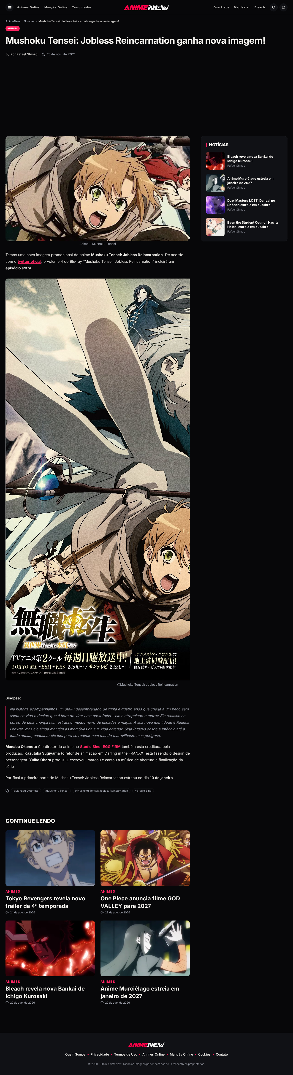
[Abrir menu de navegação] (9, 7)
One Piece (221, 7)
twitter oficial (29, 261)
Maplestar (242, 7)
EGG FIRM (112, 747)
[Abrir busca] (274, 7)
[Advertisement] (146, 96)
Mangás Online (56, 7)
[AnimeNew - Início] (146, 7)
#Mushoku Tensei (56, 790)
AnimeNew (12, 21)
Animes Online (28, 7)
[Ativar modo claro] (283, 7)
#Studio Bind (143, 790)
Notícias (29, 21)
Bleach (260, 7)
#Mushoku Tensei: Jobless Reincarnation (101, 790)
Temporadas (82, 7)
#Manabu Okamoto (26, 790)
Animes (12, 28)
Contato (222, 1054)
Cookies (204, 1054)
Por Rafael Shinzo (24, 54)
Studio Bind (90, 747)
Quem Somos (75, 1054)
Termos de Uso (125, 1054)
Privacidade (100, 1054)
